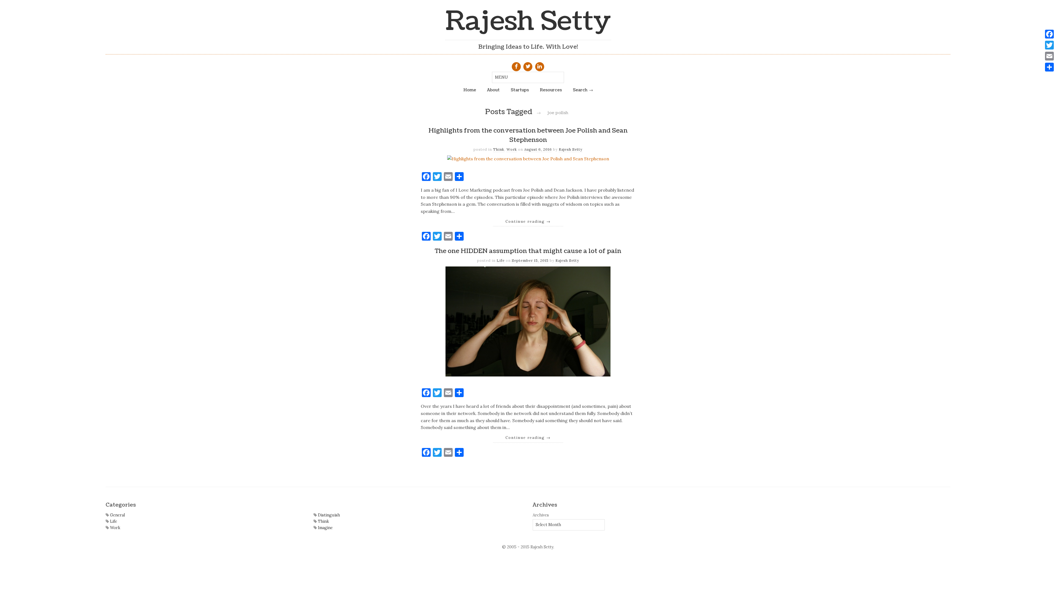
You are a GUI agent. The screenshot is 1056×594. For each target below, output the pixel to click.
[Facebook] (1049, 34)
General (117, 515)
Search (580, 90)
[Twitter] (1049, 45)
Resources (551, 90)
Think (498, 149)
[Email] (1049, 56)
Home (469, 90)
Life (501, 260)
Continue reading (528, 221)
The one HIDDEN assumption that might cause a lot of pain (528, 251)
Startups (520, 90)
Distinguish (328, 515)
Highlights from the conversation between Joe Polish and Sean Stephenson (528, 135)
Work (512, 149)
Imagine (325, 527)
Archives (541, 515)
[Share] (1049, 67)
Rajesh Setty (528, 21)
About (493, 90)
